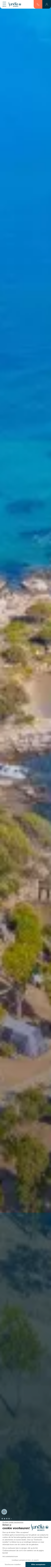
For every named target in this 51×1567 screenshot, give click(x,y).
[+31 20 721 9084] (38, 4)
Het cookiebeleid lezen (10, 1556)
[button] (46, 4)
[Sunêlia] (15, 4)
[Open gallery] (4, 1512)
